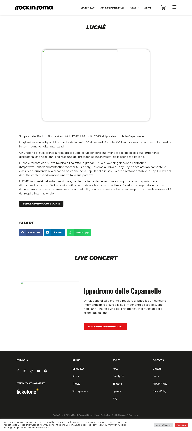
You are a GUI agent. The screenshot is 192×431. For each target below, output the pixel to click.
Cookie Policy (159, 391)
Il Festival (117, 383)
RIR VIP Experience (112, 7)
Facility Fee (118, 376)
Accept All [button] (181, 425)
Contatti (157, 369)
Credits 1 (115, 415)
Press (156, 376)
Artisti (134, 7)
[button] (41, 204)
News (147, 7)
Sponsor (117, 391)
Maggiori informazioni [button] (105, 326)
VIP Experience (80, 391)
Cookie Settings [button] (163, 425)
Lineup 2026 (87, 7)
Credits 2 (124, 415)
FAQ (115, 398)
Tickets (76, 383)
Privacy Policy (160, 383)
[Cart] (163, 7)
